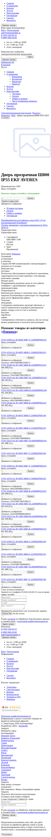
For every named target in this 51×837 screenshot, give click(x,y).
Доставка (16, 94)
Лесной (4, 762)
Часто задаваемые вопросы (24, 101)
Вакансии (16, 81)
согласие (11, 619)
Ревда (3, 753)
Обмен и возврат (20, 98)
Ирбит (4, 772)
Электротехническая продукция (16, 113)
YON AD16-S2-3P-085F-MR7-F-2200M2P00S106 (23, 453)
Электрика (11, 687)
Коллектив (17, 79)
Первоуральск (7, 740)
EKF (13, 115)
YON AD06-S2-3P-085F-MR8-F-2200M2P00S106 (23, 415)
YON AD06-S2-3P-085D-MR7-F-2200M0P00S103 (23, 340)
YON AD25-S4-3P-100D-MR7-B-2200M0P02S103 (24, 378)
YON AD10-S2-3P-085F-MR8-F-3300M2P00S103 (23, 352)
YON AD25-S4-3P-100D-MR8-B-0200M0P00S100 (24, 390)
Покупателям (13, 13)
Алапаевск (6, 770)
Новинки (5, 115)
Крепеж (10, 692)
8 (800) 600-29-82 (9, 37)
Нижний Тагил (8, 735)
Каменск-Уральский (10, 738)
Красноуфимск (8, 767)
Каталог (10, 8)
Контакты (11, 20)
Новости (16, 84)
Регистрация (13, 30)
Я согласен (6, 834)
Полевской (6, 757)
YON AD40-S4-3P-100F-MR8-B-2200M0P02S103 (23, 365)
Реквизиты (17, 77)
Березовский (7, 755)
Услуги (10, 10)
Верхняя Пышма (8, 748)
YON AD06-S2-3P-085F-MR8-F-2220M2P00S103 (23, 428)
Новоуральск (7, 745)
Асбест (4, 750)
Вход (3, 30)
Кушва (4, 779)
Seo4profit (23, 726)
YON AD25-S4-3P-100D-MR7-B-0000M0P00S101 (24, 441)
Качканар (5, 765)
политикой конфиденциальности (32, 621)
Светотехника (13, 689)
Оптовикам (12, 15)
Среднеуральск (8, 777)
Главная (10, 3)
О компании (12, 6)
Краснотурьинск (8, 760)
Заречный (5, 775)
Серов (4, 743)
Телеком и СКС (14, 697)
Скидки (10, 18)
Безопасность (13, 694)
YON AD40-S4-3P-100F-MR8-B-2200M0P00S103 (23, 403)
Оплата (15, 96)
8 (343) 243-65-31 (9, 35)
